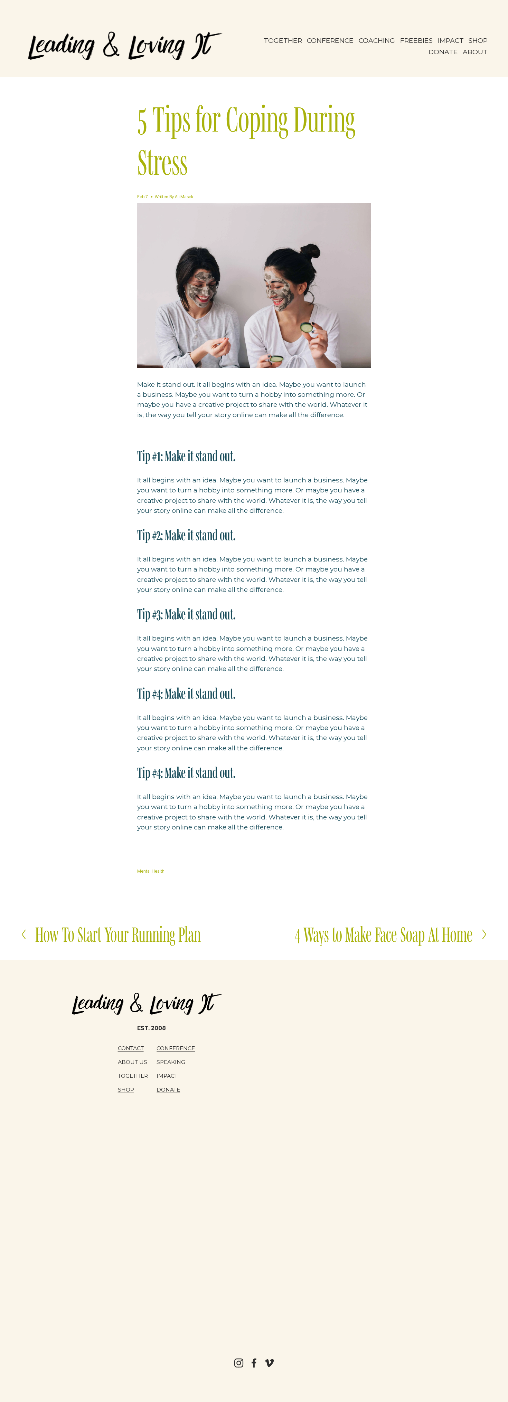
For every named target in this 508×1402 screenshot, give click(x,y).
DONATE (443, 52)
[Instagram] (239, 1363)
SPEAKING (171, 1062)
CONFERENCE (330, 40)
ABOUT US (132, 1062)
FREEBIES (416, 40)
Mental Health (150, 871)
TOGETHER (283, 40)
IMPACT (167, 1076)
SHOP (478, 40)
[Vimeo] (269, 1363)
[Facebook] (254, 1363)
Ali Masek (184, 196)
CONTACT (131, 1048)
